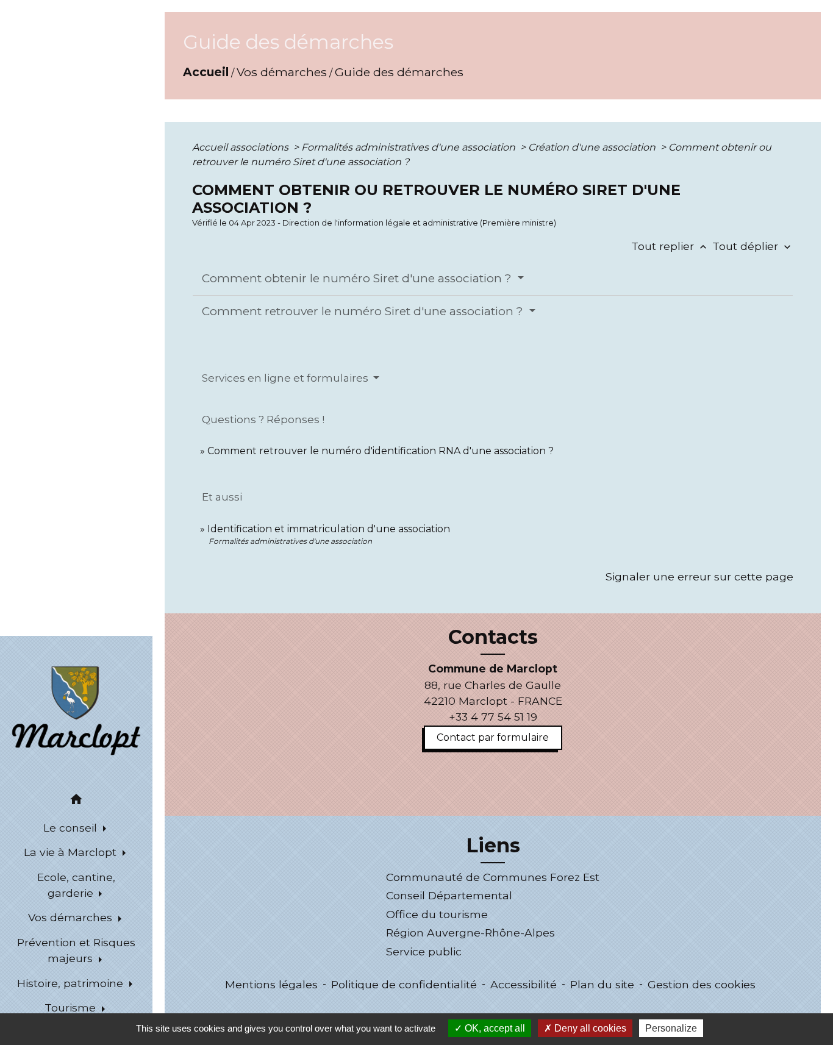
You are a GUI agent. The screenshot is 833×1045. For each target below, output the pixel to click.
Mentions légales (271, 984)
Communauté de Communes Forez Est (492, 877)
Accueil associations (241, 147)
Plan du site (602, 984)
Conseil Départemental (449, 895)
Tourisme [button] (72, 1007)
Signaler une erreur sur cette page (699, 576)
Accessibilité (523, 984)
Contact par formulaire (493, 737)
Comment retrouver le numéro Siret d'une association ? (364, 311)
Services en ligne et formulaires (286, 378)
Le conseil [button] (71, 827)
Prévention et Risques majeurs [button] (76, 950)
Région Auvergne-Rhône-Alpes (470, 932)
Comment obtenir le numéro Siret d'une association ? (358, 278)
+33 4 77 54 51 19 (493, 716)
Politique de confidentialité (404, 984)
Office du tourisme (437, 914)
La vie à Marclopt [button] (72, 852)
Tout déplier (752, 246)
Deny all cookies (589, 1028)
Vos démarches (282, 72)
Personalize (671, 1028)
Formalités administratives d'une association (409, 147)
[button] (76, 801)
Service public (424, 951)
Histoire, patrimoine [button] (71, 983)
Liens (493, 845)
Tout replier (670, 246)
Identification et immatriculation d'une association (328, 529)
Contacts (493, 637)
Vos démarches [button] (71, 917)
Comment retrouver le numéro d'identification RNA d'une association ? (380, 451)
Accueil (206, 72)
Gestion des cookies (702, 984)
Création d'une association (593, 147)
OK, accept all (493, 1028)
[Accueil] (76, 710)
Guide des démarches (399, 72)
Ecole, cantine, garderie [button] (76, 885)
